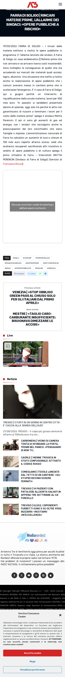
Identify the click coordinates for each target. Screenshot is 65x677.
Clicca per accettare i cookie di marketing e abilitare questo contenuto (32, 206)
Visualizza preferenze (32, 669)
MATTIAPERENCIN (51, 263)
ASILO (16, 258)
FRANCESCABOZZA (13, 263)
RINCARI (39, 268)
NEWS (8, 268)
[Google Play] (43, 575)
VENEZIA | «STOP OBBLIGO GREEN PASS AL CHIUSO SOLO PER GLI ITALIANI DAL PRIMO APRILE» (32, 296)
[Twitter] (21, 575)
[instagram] (36, 575)
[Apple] (51, 575)
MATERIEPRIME (33, 263)
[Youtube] (29, 575)
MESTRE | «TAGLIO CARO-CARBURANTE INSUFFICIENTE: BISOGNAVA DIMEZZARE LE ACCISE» (32, 317)
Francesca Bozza (12, 163)
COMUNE (27, 258)
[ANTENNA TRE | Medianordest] (32, 1)
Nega (32, 661)
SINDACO (52, 268)
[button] (60, 615)
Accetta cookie (32, 653)
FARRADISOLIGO (43, 258)
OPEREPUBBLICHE (23, 268)
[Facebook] (14, 575)
